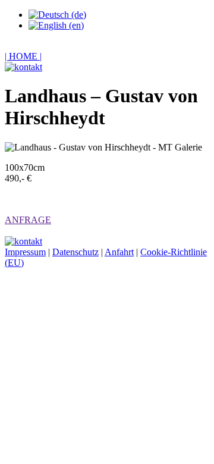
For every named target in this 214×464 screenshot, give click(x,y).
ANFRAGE (28, 220)
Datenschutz (75, 252)
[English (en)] (56, 25)
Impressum (25, 252)
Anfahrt (119, 252)
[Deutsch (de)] (57, 15)
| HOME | (23, 56)
